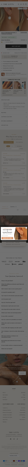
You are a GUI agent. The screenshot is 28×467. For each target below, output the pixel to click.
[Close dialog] (26, 228)
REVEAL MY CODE (7, 238)
